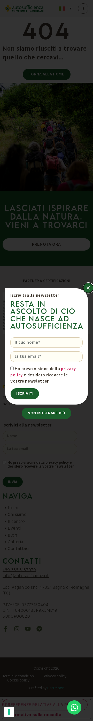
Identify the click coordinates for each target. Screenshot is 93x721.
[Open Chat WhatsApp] (74, 707)
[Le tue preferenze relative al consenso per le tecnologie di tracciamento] (9, 712)
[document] (46, 360)
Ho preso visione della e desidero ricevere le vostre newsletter (43, 375)
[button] (88, 288)
